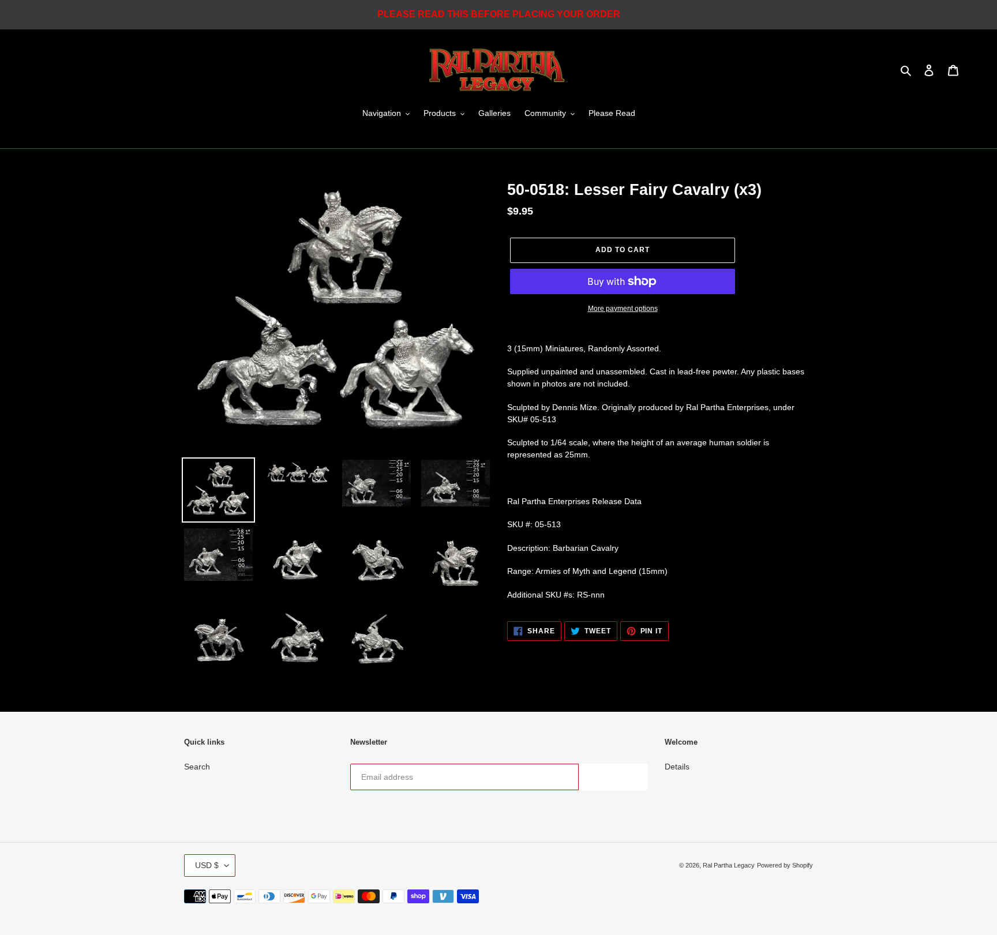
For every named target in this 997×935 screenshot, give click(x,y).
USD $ (207, 865)
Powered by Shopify (785, 865)
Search (197, 766)
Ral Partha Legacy (729, 865)
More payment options (623, 309)
